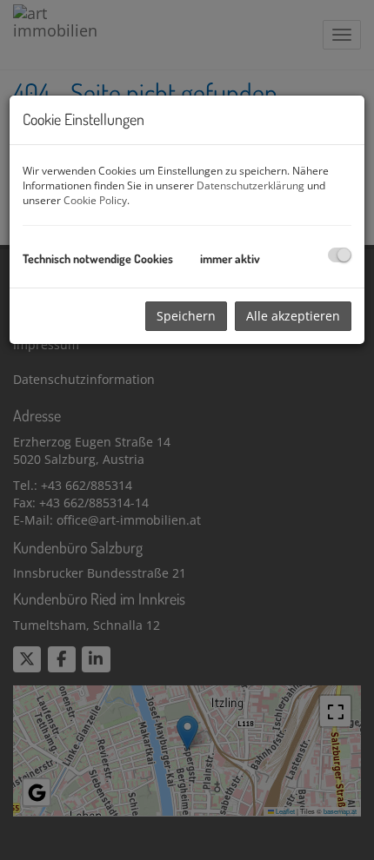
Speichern (186, 316)
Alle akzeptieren (293, 316)
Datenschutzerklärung (250, 185)
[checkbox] (339, 255)
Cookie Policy (95, 200)
